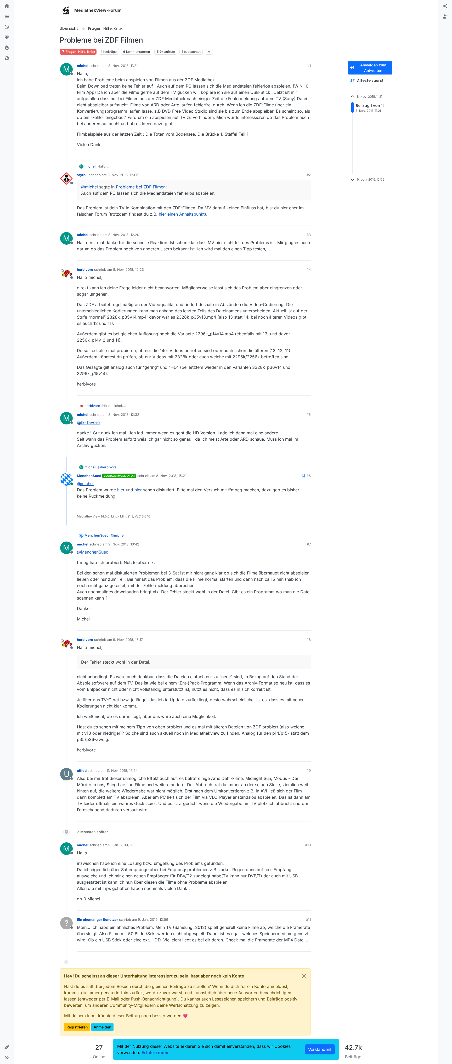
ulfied (82, 770)
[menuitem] (445, 6)
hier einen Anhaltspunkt (182, 214)
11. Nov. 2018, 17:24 (122, 770)
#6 (309, 476)
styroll (82, 175)
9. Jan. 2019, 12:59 (153, 919)
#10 (308, 845)
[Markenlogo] (66, 10)
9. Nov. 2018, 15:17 (128, 639)
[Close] (304, 976)
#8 (309, 639)
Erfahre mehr (155, 1052)
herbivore (85, 269)
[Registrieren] (445, 17)
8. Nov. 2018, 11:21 (123, 66)
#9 (309, 770)
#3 (309, 235)
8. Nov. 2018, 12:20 (123, 235)
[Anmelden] (445, 6)
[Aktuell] (7, 27)
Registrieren (77, 1027)
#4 (309, 269)
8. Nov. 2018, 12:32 (123, 414)
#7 (309, 544)
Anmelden (102, 1027)
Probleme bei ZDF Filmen (141, 186)
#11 (308, 919)
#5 (309, 414)
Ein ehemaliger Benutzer (97, 919)
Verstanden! (319, 1049)
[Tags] (7, 37)
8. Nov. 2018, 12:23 (128, 269)
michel (82, 66)
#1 (309, 66)
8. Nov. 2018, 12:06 (123, 175)
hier (121, 489)
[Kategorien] (7, 17)
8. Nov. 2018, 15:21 (171, 476)
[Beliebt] (7, 48)
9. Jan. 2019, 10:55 (123, 845)
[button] (7, 1047)
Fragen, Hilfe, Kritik (80, 52)
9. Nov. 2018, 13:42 (123, 544)
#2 (309, 175)
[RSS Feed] (209, 52)
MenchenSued (89, 476)
